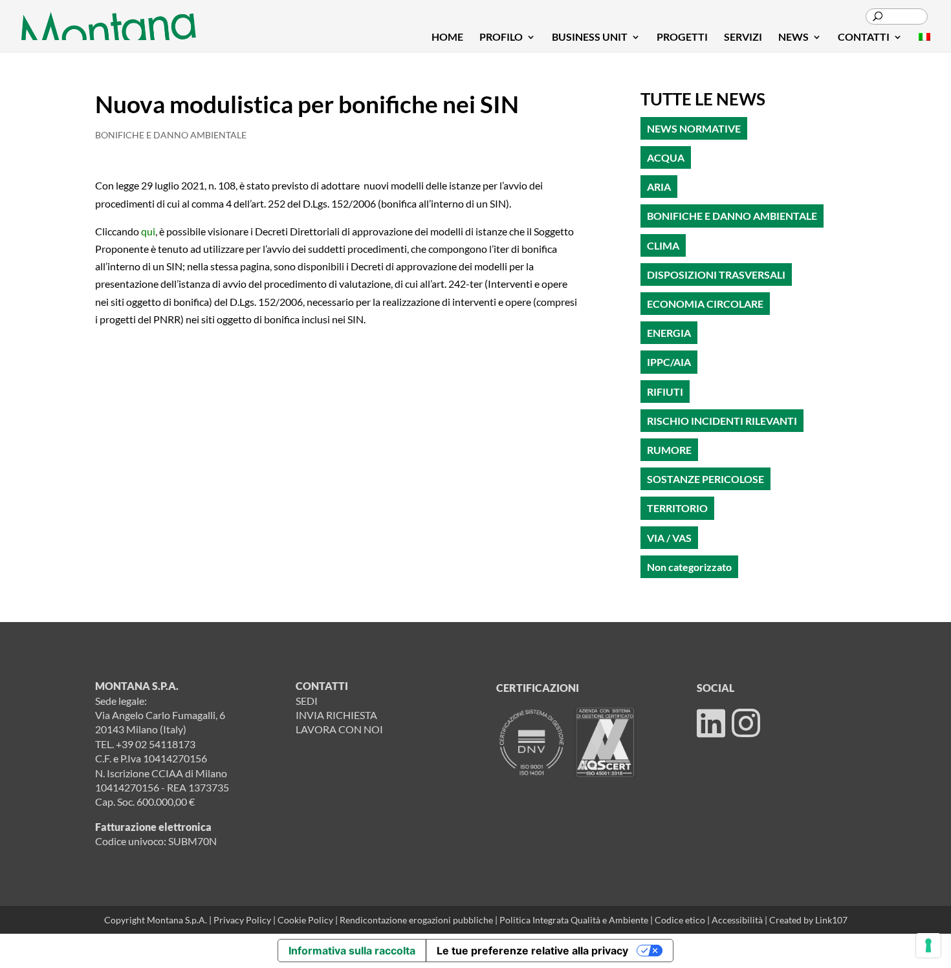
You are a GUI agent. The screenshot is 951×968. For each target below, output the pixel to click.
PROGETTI (682, 37)
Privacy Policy (242, 919)
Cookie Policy (306, 919)
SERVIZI (743, 37)
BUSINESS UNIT (590, 37)
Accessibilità (738, 919)
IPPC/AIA (669, 362)
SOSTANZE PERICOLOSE (705, 479)
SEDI (307, 700)
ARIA (659, 186)
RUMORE (669, 450)
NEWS (793, 37)
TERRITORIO (677, 508)
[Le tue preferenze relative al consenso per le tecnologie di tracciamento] (928, 945)
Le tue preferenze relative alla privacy (532, 950)
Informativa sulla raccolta (352, 950)
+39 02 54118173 (155, 744)
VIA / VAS (669, 538)
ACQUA (665, 157)
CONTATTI (864, 37)
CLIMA (663, 245)
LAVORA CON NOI (339, 729)
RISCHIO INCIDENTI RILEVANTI (722, 420)
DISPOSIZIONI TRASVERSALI (716, 274)
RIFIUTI (665, 391)
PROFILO (501, 37)
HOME (447, 37)
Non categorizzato (689, 567)
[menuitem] (924, 42)
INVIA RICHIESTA (336, 715)
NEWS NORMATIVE (694, 128)
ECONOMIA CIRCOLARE (705, 303)
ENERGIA (669, 333)
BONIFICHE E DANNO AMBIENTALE (170, 134)
